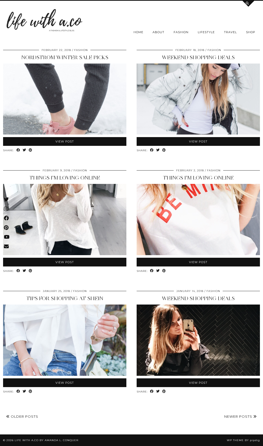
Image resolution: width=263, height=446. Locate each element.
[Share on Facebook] (18, 150)
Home (138, 32)
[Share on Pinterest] (30, 150)
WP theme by (243, 440)
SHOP (250, 32)
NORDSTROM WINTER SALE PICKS (64, 57)
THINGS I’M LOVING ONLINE (64, 178)
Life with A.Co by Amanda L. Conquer (46, 440)
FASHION (181, 32)
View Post (64, 141)
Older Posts (24, 416)
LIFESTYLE (206, 32)
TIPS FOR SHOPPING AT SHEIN (64, 298)
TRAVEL (230, 32)
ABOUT (158, 32)
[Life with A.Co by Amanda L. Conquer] (43, 21)
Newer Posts (238, 416)
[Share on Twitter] (24, 150)
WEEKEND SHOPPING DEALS (198, 57)
